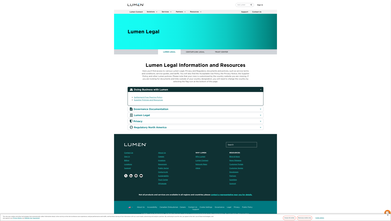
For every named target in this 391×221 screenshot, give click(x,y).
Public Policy (247, 207)
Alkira (198, 168)
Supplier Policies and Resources (148, 100)
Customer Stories (236, 168)
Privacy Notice (17, 218)
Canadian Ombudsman (169, 207)
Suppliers (233, 180)
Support (244, 12)
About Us (141, 207)
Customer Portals (236, 164)
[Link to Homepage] (136, 5)
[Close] (388, 215)
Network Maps (201, 164)
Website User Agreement (32, 218)
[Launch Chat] (387, 213)
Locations (128, 164)
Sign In (260, 5)
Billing (126, 160)
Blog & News (234, 157)
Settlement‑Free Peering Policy (148, 97)
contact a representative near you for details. (231, 194)
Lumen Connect (202, 160)
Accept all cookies (289, 217)
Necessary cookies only (304, 217)
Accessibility (152, 207)
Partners (232, 176)
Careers (183, 207)
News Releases (235, 160)
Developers (233, 172)
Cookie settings (319, 217)
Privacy (237, 207)
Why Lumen (200, 157)
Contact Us (256, 12)
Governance (219, 207)
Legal (229, 207)
